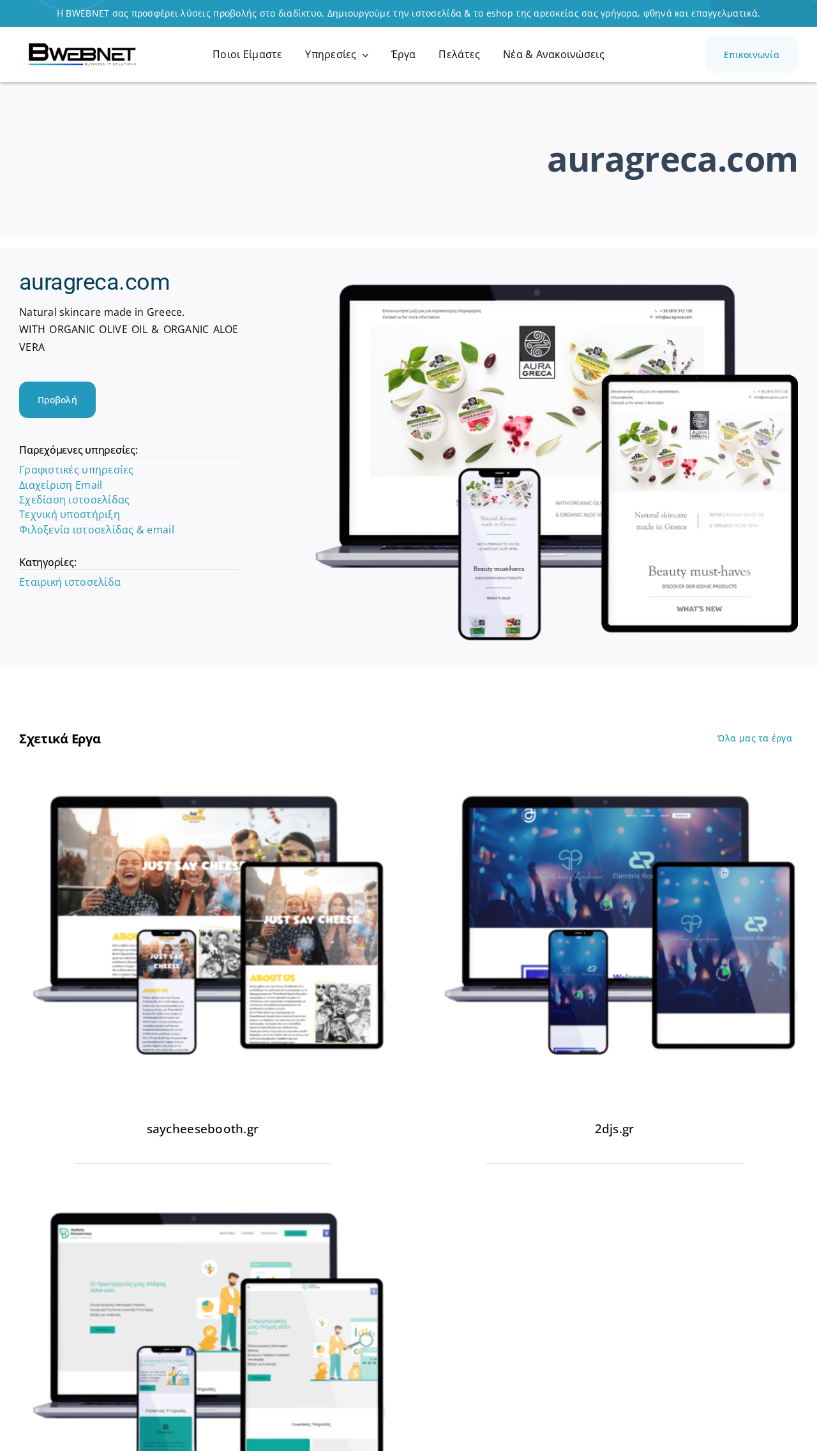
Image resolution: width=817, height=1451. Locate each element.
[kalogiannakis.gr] (202, 1205)
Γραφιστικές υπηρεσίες (76, 470)
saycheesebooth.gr (203, 1128)
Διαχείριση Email (60, 485)
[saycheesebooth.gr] (202, 788)
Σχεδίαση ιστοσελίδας (74, 500)
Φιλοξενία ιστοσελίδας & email (96, 530)
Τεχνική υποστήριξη (69, 514)
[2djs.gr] (614, 788)
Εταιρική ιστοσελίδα (70, 582)
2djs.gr (614, 1128)
